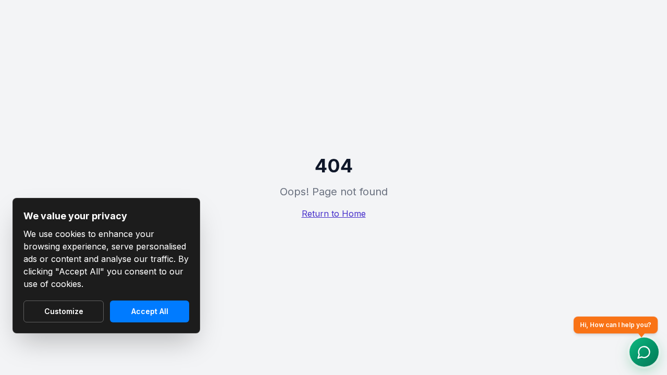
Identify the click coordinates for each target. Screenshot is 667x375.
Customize (63, 311)
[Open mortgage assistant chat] (644, 352)
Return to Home (334, 213)
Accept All (149, 311)
